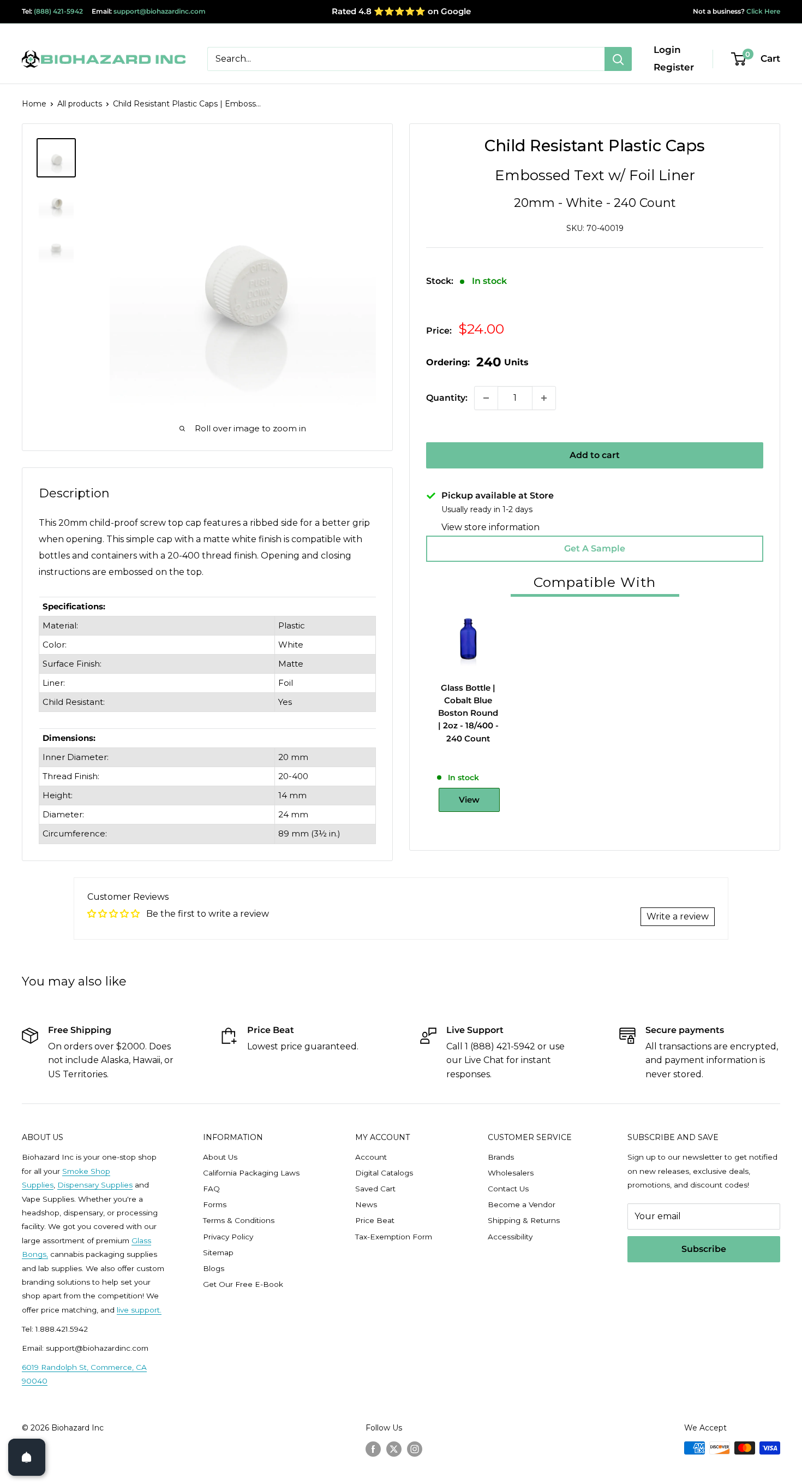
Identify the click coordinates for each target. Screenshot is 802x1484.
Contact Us (508, 1188)
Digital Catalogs (384, 1172)
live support (138, 1309)
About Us (220, 1157)
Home (34, 104)
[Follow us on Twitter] (394, 1449)
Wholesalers (511, 1172)
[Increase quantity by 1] (543, 398)
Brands (501, 1157)
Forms (214, 1204)
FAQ (211, 1188)
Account (371, 1157)
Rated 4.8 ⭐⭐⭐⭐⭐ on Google (401, 11)
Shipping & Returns (524, 1220)
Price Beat (374, 1220)
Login (667, 49)
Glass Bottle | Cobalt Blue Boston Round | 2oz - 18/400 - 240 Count (468, 713)
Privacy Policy (228, 1236)
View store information (490, 527)
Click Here (762, 11)
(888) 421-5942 (58, 11)
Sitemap (218, 1252)
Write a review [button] (678, 916)
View (469, 799)
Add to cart (595, 455)
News (366, 1204)
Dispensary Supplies (95, 1184)
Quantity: (447, 398)
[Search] (618, 59)
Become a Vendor (521, 1204)
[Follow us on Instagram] (414, 1449)
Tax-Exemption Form (393, 1236)
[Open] (26, 1457)
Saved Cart (375, 1188)
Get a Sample (594, 548)
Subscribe (703, 1249)
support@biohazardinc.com (159, 11)
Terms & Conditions (238, 1220)
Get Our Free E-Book (243, 1284)
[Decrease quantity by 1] (486, 398)
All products (79, 104)
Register (674, 67)
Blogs (213, 1268)
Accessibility (510, 1236)
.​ (160, 1309)
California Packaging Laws (251, 1172)
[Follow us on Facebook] (373, 1449)
